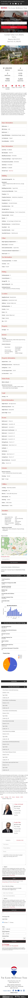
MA (10, 797)
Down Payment (5, 931)
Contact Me (17, 813)
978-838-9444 (20, 986)
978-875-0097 (18, 806)
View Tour (11, 170)
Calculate (14, 941)
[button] (14, 27)
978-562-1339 (14, 986)
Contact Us (8, 840)
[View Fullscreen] (3, 544)
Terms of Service (13, 882)
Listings (6, 797)
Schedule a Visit (19, 840)
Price (3, 926)
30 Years (6, 922)
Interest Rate (5, 936)
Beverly (17, 797)
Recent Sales (17, 810)
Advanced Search (14, 30)
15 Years (11, 922)
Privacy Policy (12, 875)
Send (14, 878)
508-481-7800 (7, 986)
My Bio (16, 815)
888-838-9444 (17, 1)
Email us (22, 1)
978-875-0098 (18, 824)
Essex (13, 797)
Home (2, 797)
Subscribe (14, 910)
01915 (21, 797)
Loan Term (4, 919)
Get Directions (14, 562)
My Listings (17, 808)
